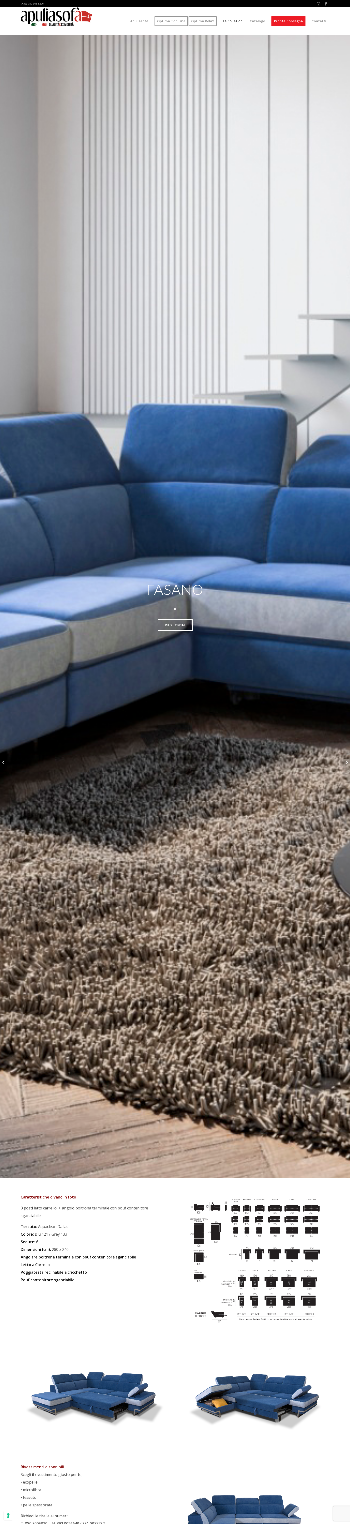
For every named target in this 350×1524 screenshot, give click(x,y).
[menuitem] (139, 21)
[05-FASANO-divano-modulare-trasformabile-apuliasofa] (93, 1393)
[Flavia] (3, 762)
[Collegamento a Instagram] (318, 3)
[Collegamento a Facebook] (325, 3)
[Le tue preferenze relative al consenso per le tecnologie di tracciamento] (8, 1515)
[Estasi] (346, 762)
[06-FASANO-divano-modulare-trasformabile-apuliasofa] (256, 1393)
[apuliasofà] (56, 21)
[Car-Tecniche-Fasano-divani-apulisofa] (256, 1261)
